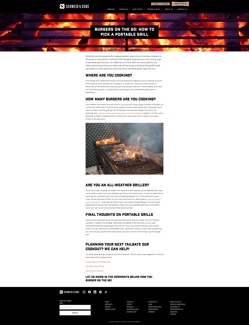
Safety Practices (154, 306)
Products (123, 9)
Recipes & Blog (153, 9)
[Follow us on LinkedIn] (95, 292)
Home (107, 301)
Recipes (108, 306)
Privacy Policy (175, 301)
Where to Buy (110, 309)
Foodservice (153, 309)
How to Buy (138, 9)
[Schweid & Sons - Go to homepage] (74, 6)
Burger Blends (132, 309)
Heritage (111, 9)
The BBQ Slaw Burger (95, 266)
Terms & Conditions (177, 304)
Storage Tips (131, 311)
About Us (169, 9)
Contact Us (182, 9)
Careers (151, 311)
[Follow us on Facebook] (89, 292)
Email (61, 303)
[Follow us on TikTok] (106, 292)
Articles (130, 301)
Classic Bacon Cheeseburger (98, 262)
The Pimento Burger (94, 271)
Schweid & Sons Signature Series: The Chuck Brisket (120, 113)
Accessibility (175, 306)
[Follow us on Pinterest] (100, 292)
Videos (129, 304)
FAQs (150, 304)
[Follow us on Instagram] (84, 292)
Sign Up (75, 313)
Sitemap (173, 314)
